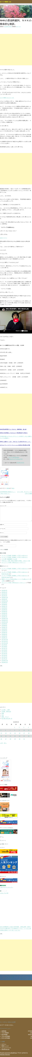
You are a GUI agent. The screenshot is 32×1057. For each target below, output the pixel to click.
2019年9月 (4, 602)
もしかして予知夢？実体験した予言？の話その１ (14, 557)
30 (19, 739)
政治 (13, 488)
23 (19, 736)
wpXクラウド (3, 237)
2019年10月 (4, 601)
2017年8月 (4, 646)
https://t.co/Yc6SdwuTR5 (16, 459)
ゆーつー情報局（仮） (6, 1)
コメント (3, 505)
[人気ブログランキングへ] (3, 885)
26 (1, 739)
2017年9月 (4, 644)
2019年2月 (4, 615)
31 (24, 739)
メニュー (16, 4)
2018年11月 (4, 620)
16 (19, 733)
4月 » (5, 743)
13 (5, 733)
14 (10, 733)
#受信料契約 (16, 457)
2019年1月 (4, 616)
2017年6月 (4, 650)
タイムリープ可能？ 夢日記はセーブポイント (13, 562)
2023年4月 (4, 590)
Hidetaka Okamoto (5, 1054)
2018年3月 (4, 634)
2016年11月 (4, 662)
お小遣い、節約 (5, 709)
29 (15, 739)
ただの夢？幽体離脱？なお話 (9, 559)
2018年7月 (4, 627)
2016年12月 (4, 660)
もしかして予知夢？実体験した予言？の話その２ (14, 555)
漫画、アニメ (5, 716)
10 (24, 730)
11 (28, 730)
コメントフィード (6, 1047)
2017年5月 (4, 651)
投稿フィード (5, 1045)
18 (28, 733)
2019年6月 (4, 608)
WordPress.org (5, 1049)
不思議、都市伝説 (6, 711)
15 (15, 733)
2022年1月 (4, 592)
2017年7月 (4, 648)
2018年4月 (4, 632)
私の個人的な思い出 (6, 718)
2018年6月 (4, 629)
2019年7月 (4, 606)
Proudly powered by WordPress (8, 1052)
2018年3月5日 (20, 462)
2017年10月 (4, 643)
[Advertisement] (16, 49)
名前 (2, 524)
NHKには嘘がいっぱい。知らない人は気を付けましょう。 (15, 441)
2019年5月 (4, 609)
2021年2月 (4, 595)
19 (1, 736)
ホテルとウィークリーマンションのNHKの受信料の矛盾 (15, 445)
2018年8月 (4, 625)
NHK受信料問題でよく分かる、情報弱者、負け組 (13, 429)
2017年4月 (4, 653)
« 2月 (1, 743)
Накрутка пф (4, 573)
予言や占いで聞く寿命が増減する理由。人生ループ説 (15, 560)
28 (10, 739)
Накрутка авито (5, 577)
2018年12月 (4, 618)
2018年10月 (4, 622)
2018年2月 (4, 636)
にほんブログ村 (4, 893)
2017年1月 (4, 658)
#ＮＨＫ (10, 457)
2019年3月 (4, 613)
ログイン (3, 1044)
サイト (2, 532)
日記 (2, 715)
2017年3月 (4, 655)
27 (5, 739)
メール (2, 528)
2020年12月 (4, 597)
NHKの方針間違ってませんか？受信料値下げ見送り (14, 432)
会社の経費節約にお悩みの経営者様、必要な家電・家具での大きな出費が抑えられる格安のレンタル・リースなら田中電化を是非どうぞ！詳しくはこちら (15, 928)
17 (24, 733)
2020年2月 (4, 599)
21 (10, 736)
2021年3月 (4, 594)
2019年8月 (4, 604)
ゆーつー (18, 26)
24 (24, 736)
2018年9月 (4, 623)
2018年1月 (4, 637)
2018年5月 (4, 630)
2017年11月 (4, 641)
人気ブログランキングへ (6, 887)
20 (5, 736)
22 (15, 736)
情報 (8, 488)
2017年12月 (4, 639)
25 (28, 736)
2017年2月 (4, 657)
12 (1, 733)
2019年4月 (4, 611)
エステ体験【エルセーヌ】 (7, 97)
